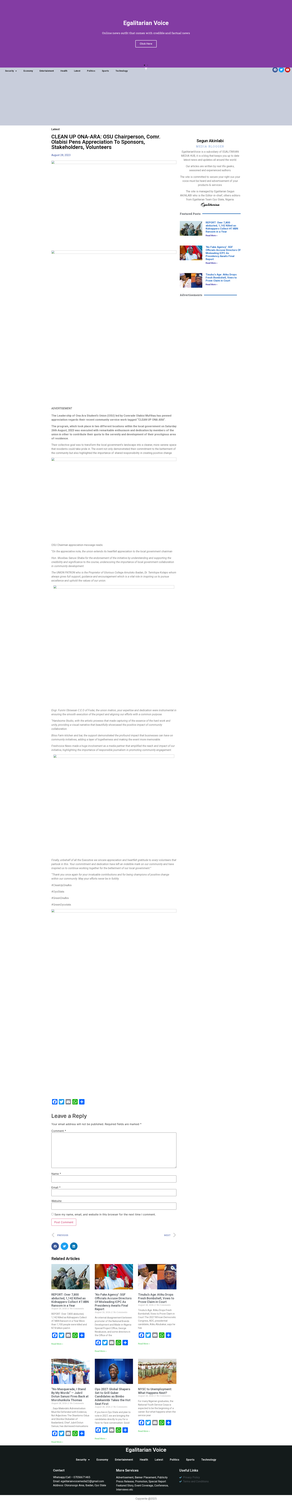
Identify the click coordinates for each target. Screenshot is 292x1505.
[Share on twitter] (64, 1246)
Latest (77, 71)
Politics (91, 71)
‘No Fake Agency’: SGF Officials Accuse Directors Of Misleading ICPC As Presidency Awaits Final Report (113, 1302)
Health (63, 71)
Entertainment (47, 71)
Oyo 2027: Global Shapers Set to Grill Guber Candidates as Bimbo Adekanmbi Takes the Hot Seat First (112, 1396)
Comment (58, 1130)
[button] (144, 65)
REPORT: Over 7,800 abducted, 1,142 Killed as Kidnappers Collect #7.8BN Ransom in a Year (70, 1300)
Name (56, 1173)
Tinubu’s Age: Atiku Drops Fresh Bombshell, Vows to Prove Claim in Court (156, 1298)
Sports (105, 71)
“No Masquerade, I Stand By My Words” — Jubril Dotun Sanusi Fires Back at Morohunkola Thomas (70, 1394)
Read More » (57, 1344)
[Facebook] (275, 69)
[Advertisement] (146, 101)
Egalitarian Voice (146, 1450)
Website (56, 1201)
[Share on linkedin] (74, 1246)
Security (9, 71)
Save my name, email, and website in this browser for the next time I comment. (105, 1214)
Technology (122, 71)
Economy (28, 71)
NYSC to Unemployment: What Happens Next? (155, 1391)
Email (55, 1187)
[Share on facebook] (55, 1246)
